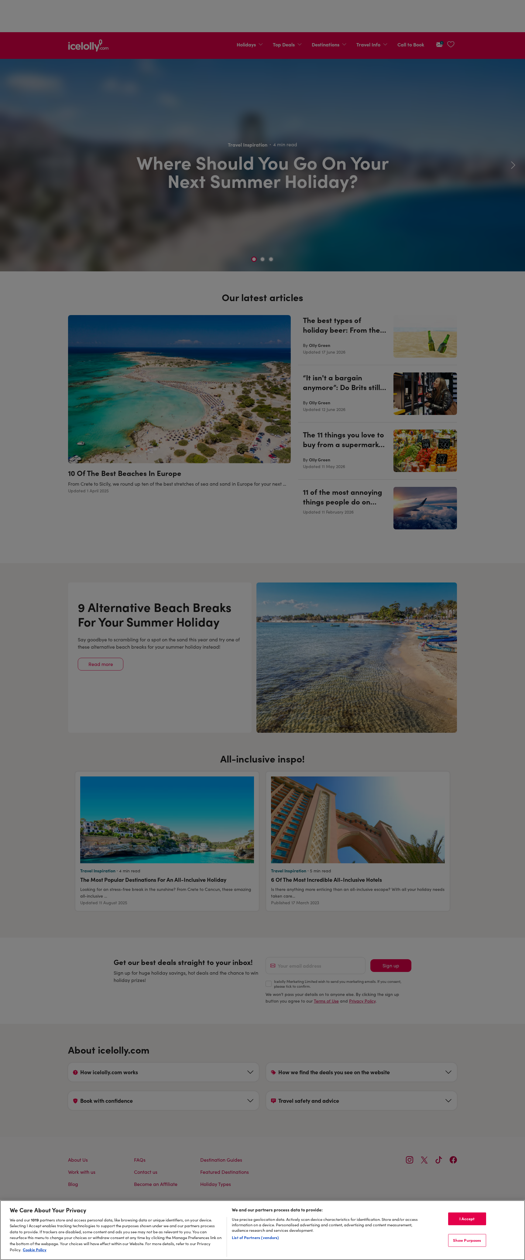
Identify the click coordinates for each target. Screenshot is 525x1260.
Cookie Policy (34, 1249)
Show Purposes (467, 1240)
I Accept (467, 1218)
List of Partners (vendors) (255, 1237)
